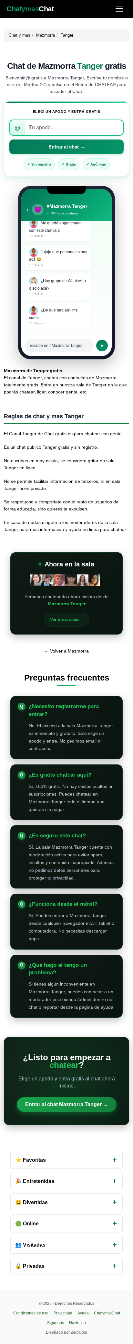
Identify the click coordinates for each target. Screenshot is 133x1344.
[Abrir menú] (119, 9)
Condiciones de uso (30, 1313)
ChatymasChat (107, 1313)
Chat (30, 9)
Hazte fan (77, 1323)
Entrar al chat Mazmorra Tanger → (66, 1104)
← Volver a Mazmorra (66, 651)
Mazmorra (45, 35)
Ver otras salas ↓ (66, 619)
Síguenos (55, 1323)
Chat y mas (19, 35)
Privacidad (63, 1313)
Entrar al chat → (66, 146)
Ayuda (83, 1313)
